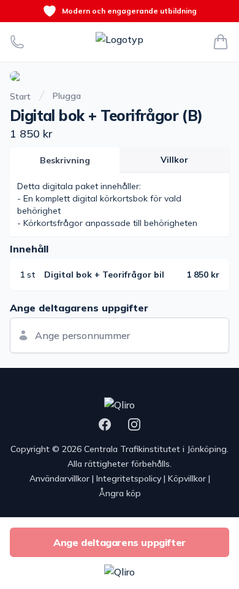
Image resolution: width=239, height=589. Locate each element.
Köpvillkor (187, 478)
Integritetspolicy (128, 478)
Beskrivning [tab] (65, 160)
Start (20, 96)
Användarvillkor (59, 478)
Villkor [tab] (174, 159)
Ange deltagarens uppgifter (119, 542)
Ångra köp (120, 493)
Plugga (67, 95)
